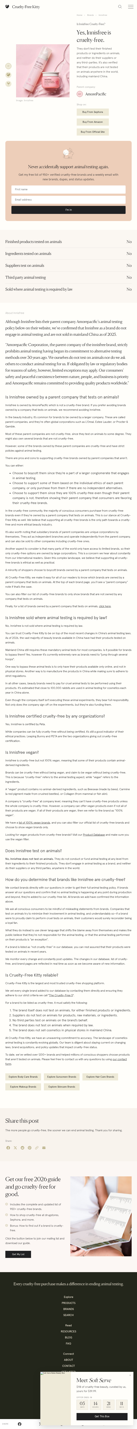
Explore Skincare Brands (62, 1087)
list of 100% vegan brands (34, 822)
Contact (68, 1366)
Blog (68, 1337)
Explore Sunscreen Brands (61, 1077)
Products (68, 1303)
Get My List (18, 1254)
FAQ (68, 1343)
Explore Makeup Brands (23, 1087)
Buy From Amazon (93, 122)
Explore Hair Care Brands (100, 1077)
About (68, 1359)
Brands (90, 15)
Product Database (94, 834)
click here (105, 606)
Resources (68, 1331)
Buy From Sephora (92, 112)
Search (68, 1315)
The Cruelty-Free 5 (61, 995)
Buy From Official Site (93, 132)
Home (79, 15)
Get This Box (102, 1416)
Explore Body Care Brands (23, 1077)
